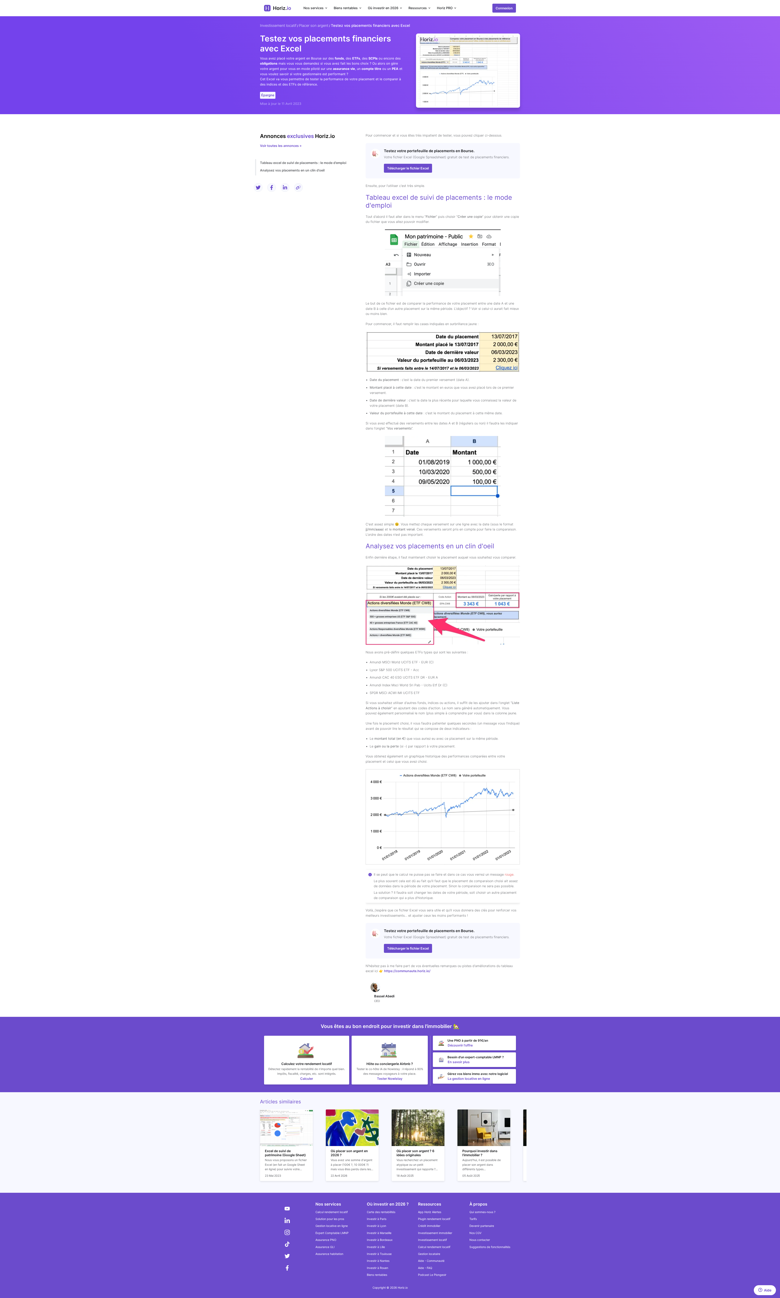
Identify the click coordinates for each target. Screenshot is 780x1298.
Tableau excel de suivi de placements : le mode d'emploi (303, 163)
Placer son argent (313, 25)
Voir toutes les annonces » (281, 146)
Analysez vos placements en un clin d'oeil (292, 170)
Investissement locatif (278, 25)
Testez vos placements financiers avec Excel (370, 25)
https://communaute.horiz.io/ (407, 971)
